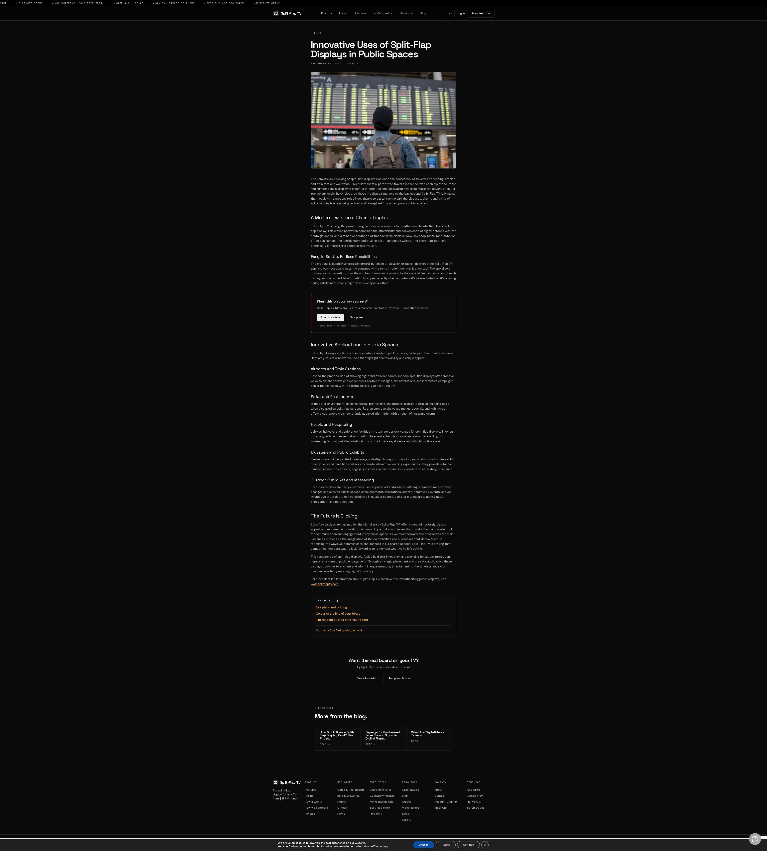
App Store (474, 789)
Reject (446, 845)
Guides (406, 801)
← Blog (316, 33)
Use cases (360, 13)
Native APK (474, 801)
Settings (468, 845)
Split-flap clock (380, 807)
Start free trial (480, 13)
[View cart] (450, 13)
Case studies (410, 789)
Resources (407, 13)
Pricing (343, 13)
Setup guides (475, 807)
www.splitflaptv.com (325, 584)
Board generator (380, 789)
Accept (423, 845)
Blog (423, 13)
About (438, 789)
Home (341, 813)
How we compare (316, 807)
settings (384, 846)
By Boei (755, 848)
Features (327, 13)
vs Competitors (384, 13)
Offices (342, 807)
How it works (313, 801)
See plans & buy (399, 678)
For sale (310, 813)
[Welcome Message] (755, 839)
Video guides (410, 807)
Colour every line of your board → (340, 614)
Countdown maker (382, 795)
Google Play (475, 795)
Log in (461, 13)
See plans (357, 317)
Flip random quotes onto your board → (344, 620)
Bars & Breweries (348, 795)
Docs (405, 813)
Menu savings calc (381, 801)
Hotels (341, 801)
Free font (376, 813)
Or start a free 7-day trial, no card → (340, 630)
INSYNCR (440, 807)
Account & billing (445, 801)
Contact (439, 795)
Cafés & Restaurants (351, 789)
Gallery (406, 819)
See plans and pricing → (333, 607)
